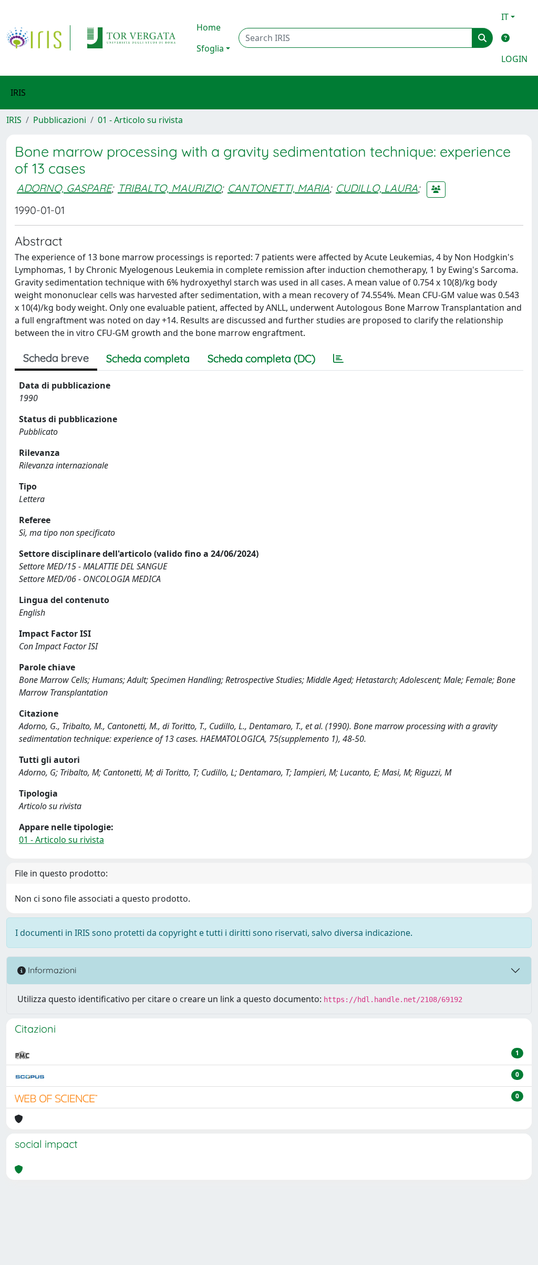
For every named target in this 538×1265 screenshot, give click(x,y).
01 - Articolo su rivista (140, 120)
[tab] (338, 359)
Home (208, 27)
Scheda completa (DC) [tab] (261, 358)
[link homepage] (38, 37)
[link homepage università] (131, 37)
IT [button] (505, 17)
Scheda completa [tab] (148, 358)
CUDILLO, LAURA (377, 188)
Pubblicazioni (59, 120)
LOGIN (514, 59)
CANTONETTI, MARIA (278, 188)
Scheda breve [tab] (56, 357)
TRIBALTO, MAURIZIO (169, 188)
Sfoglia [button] (210, 48)
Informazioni (51, 970)
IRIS (14, 120)
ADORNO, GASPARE (64, 188)
